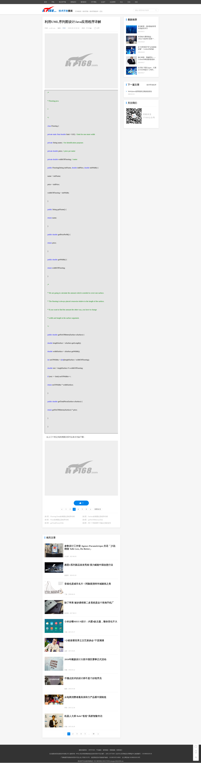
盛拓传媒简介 (83, 750)
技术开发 (85, 11)
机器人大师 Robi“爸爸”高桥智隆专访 (83, 716)
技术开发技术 (94, 11)
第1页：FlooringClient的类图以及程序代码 (60, 516)
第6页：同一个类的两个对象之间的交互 (96, 523)
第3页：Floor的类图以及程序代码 (57, 520)
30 (93, 734)
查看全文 (97, 509)
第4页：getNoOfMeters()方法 (92, 520)
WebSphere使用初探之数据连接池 (140, 91)
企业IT (103, 2)
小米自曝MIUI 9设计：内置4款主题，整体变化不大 (90, 621)
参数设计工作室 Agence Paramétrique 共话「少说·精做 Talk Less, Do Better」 (90, 547)
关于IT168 (92, 750)
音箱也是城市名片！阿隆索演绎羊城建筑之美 (87, 583)
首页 (45, 2)
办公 (121, 2)
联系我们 (119, 750)
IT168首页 (78, 11)
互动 (128, 2)
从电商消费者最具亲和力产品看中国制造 (85, 697)
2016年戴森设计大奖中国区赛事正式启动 (85, 659)
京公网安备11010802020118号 (131, 757)
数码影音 (83, 2)
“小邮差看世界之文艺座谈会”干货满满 (84, 640)
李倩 (63, 28)
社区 (136, 2)
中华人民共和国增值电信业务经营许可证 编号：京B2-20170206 (95, 754)
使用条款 (105, 750)
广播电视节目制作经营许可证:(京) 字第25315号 (75, 757)
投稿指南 (112, 750)
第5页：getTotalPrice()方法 (54, 523)
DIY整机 (93, 2)
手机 (53, 2)
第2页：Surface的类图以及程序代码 (95, 516)
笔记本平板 (62, 2)
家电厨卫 (73, 2)
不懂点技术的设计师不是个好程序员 (83, 678)
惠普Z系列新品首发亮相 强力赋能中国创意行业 (88, 565)
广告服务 (99, 750)
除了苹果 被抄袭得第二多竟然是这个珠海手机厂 (89, 602)
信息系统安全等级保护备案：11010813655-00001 (106, 757)
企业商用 (112, 2)
